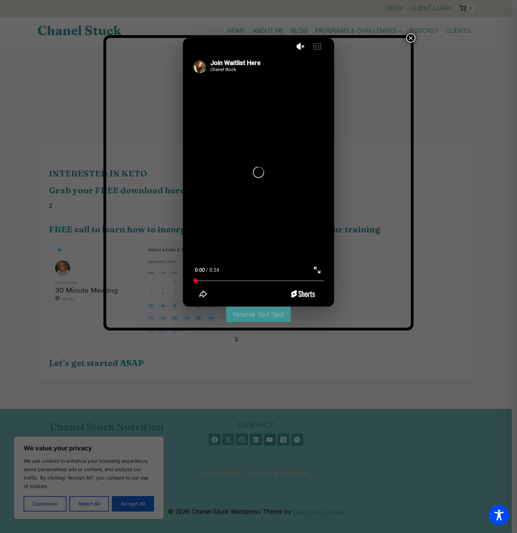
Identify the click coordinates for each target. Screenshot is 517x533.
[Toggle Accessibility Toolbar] (499, 515)
